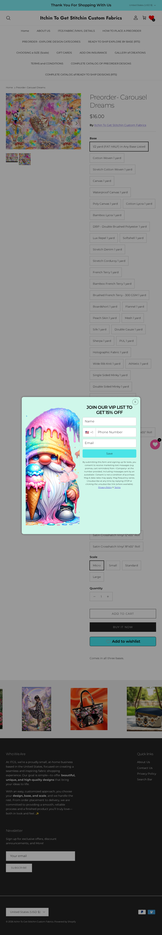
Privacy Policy (105, 487)
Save (109, 453)
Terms (117, 487)
